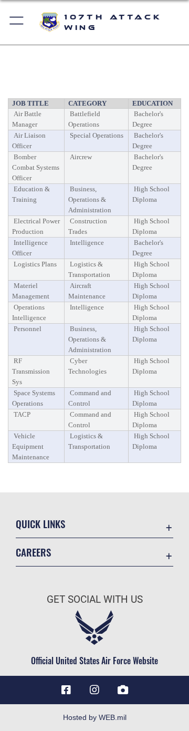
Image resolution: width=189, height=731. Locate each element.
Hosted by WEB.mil (95, 717)
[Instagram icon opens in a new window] (94, 690)
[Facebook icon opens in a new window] (66, 690)
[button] (17, 22)
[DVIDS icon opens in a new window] (123, 690)
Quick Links (40, 523)
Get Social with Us (95, 599)
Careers (33, 552)
